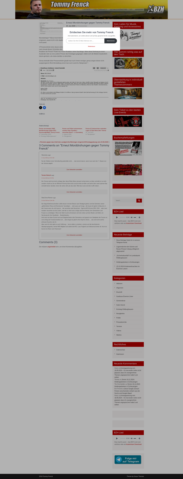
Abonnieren (111, 41)
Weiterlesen (91, 46)
